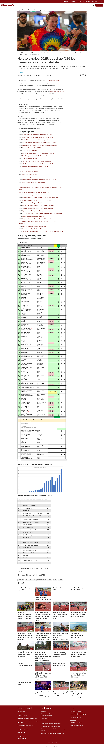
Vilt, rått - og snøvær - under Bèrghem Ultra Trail (35, 156)
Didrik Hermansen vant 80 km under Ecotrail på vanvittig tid (38, 153)
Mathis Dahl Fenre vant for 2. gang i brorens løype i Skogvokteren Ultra (41, 145)
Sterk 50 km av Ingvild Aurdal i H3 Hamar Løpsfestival (36, 161)
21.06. (20, 185)
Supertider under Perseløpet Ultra (31, 150)
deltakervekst (41, 579)
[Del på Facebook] (81, 75)
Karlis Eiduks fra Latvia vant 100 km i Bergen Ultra (35, 140)
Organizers (61, 733)
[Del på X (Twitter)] (83, 75)
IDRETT (20, 5)
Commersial (56, 733)
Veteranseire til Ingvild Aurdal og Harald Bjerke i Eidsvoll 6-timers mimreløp (42, 213)
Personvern (73, 720)
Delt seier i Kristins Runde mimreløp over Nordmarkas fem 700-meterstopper (43, 231)
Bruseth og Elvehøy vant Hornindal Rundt (33, 195)
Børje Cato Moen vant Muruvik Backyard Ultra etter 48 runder (38, 218)
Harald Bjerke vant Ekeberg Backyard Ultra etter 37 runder (37, 137)
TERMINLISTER (63, 5)
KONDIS (86, 5)
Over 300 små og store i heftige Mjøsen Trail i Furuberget (37, 208)
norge (50, 579)
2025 (34, 579)
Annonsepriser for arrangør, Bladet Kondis (50, 726)
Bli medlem (99, 5)
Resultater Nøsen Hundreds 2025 (31, 174)
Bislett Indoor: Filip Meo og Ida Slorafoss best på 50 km (37, 134)
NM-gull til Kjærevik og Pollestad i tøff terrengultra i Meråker (38, 205)
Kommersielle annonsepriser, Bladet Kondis (51, 723)
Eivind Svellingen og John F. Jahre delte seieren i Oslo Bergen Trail (40, 197)
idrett (60, 579)
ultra (55, 579)
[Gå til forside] (7, 5)
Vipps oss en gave (97, 1)
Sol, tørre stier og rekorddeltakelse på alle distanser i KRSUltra (39, 142)
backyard (28, 579)
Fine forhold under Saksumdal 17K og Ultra (33, 216)
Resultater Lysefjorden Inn (29, 169)
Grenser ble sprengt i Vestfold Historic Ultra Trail (35, 166)
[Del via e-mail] (85, 75)
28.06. (20, 187)
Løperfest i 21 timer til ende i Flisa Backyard (34, 226)
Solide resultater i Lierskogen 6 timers (32, 158)
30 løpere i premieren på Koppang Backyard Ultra (35, 192)
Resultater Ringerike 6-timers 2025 (31, 177)
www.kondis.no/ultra (54, 80)
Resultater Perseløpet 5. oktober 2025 (32, 228)
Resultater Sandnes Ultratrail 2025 (31, 148)
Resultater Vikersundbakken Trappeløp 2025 (34, 182)
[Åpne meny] (94, 5)
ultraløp (21, 579)
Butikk (79, 1)
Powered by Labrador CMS (52, 746)
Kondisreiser (86, 1)
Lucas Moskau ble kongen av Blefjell (32, 203)
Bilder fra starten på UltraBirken (30, 171)
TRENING (29, 5)
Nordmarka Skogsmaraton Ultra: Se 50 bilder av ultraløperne (38, 185)
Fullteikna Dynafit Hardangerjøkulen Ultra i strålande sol (37, 200)
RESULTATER (51, 5)
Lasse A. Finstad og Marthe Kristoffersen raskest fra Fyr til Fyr (39, 179)
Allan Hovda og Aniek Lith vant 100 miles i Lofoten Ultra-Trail (38, 163)
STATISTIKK (75, 5)
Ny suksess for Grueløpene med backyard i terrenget (36, 211)
